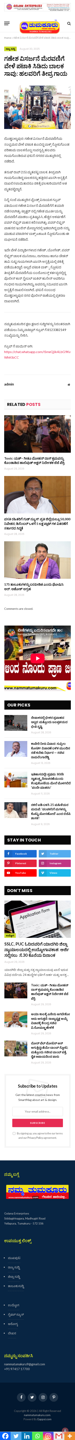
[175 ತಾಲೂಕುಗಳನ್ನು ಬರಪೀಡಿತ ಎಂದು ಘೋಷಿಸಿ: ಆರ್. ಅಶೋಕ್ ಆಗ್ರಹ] (37, 560)
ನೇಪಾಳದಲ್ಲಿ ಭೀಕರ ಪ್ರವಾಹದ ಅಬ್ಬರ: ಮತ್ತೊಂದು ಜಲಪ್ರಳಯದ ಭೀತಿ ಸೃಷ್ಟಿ (49, 722)
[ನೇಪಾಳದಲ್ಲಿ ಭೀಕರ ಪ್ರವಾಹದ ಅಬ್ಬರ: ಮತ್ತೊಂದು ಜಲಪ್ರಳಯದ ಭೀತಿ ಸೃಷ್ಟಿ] (15, 723)
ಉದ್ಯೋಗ (10, 935)
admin (9, 384)
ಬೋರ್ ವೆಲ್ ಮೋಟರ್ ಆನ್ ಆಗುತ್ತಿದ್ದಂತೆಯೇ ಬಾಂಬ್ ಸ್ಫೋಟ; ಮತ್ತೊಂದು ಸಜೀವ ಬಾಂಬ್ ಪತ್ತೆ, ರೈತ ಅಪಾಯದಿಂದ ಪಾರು (49, 1049)
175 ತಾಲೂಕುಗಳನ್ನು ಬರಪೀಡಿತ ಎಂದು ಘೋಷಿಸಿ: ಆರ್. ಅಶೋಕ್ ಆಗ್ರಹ (34, 586)
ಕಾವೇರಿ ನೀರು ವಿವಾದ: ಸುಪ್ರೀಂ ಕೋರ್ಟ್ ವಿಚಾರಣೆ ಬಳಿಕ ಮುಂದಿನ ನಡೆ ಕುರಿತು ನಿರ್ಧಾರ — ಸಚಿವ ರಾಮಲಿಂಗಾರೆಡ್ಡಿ (50, 750)
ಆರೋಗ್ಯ (13, 1324)
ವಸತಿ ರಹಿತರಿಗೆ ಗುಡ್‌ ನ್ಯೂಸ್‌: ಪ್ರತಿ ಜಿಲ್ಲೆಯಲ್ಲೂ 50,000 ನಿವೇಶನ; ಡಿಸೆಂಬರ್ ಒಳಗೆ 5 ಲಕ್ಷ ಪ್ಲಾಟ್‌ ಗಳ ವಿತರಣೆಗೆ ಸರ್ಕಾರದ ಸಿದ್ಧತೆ (37, 523)
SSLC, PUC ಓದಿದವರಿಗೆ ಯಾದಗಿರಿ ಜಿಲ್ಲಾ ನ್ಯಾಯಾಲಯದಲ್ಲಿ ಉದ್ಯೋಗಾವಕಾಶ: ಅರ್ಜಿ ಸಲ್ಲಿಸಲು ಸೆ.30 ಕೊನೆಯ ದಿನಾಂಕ (36, 949)
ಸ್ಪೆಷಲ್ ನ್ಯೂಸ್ (16, 1314)
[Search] (68, 23)
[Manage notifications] (65, 1431)
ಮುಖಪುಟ (14, 1258)
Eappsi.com (44, 1419)
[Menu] (7, 23)
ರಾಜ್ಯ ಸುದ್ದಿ (10, 49)
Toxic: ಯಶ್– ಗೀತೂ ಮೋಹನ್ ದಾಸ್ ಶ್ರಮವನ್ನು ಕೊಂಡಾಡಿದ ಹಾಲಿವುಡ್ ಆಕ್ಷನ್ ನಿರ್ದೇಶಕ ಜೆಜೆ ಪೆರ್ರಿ (34, 460)
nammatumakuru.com (37, 1415)
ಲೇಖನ (12, 1333)
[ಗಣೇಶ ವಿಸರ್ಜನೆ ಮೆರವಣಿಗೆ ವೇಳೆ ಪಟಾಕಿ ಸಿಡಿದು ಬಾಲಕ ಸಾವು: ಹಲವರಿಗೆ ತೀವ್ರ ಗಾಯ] (37, 107)
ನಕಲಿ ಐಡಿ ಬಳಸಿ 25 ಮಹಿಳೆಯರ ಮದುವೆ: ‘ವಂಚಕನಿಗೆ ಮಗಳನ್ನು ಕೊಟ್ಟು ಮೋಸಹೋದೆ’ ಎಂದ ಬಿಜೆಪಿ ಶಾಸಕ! (51, 811)
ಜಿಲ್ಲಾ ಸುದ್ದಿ (14, 1276)
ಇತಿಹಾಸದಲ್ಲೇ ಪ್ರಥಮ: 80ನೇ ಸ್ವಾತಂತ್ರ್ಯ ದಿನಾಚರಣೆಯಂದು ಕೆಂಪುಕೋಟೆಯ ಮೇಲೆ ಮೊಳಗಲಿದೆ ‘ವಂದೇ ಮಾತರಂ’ (51, 780)
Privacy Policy (35, 1137)
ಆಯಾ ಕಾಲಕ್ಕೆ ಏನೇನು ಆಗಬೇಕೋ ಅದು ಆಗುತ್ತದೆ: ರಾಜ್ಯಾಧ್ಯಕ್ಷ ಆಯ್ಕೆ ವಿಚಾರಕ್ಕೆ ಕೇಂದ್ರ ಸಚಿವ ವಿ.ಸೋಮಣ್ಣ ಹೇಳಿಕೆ (50, 1020)
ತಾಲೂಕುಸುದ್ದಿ (16, 1286)
